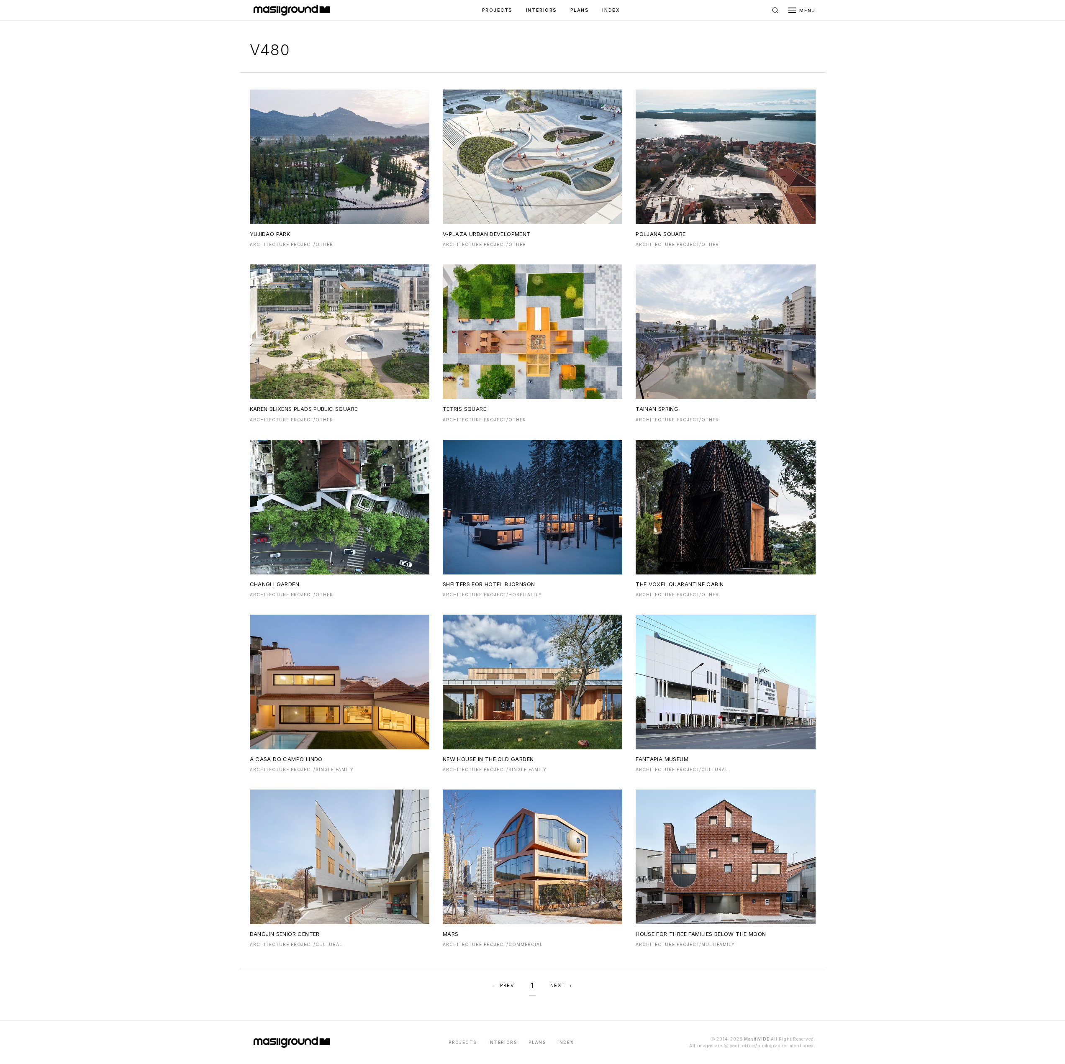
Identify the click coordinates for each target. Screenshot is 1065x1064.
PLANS (579, 10)
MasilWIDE (756, 1038)
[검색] (775, 10)
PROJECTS (497, 10)
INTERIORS (541, 10)
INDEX (611, 10)
